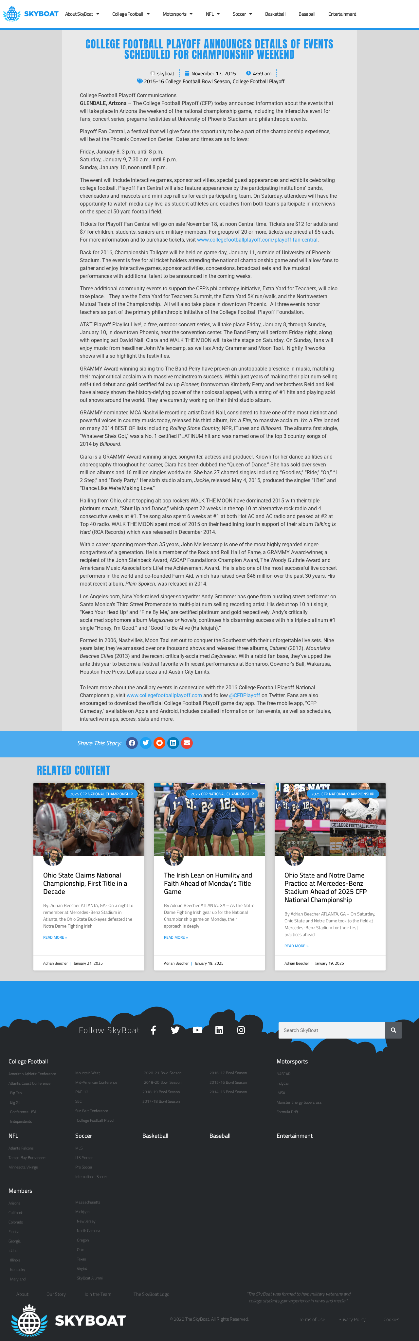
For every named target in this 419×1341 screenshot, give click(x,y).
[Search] (393, 1030)
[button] (132, 743)
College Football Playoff (258, 81)
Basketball (275, 14)
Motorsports (174, 14)
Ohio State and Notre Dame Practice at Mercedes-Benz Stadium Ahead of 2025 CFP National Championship (325, 887)
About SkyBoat (79, 14)
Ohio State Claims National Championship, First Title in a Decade (85, 883)
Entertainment (342, 14)
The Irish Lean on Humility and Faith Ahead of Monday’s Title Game (208, 883)
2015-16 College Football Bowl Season (187, 81)
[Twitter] (175, 1029)
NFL (209, 14)
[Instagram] (241, 1029)
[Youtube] (197, 1029)
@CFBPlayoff (244, 695)
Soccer (239, 14)
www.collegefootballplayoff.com (164, 695)
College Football (127, 14)
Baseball (307, 14)
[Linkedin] (219, 1029)
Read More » (55, 937)
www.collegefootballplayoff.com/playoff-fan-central (257, 240)
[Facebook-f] (153, 1029)
